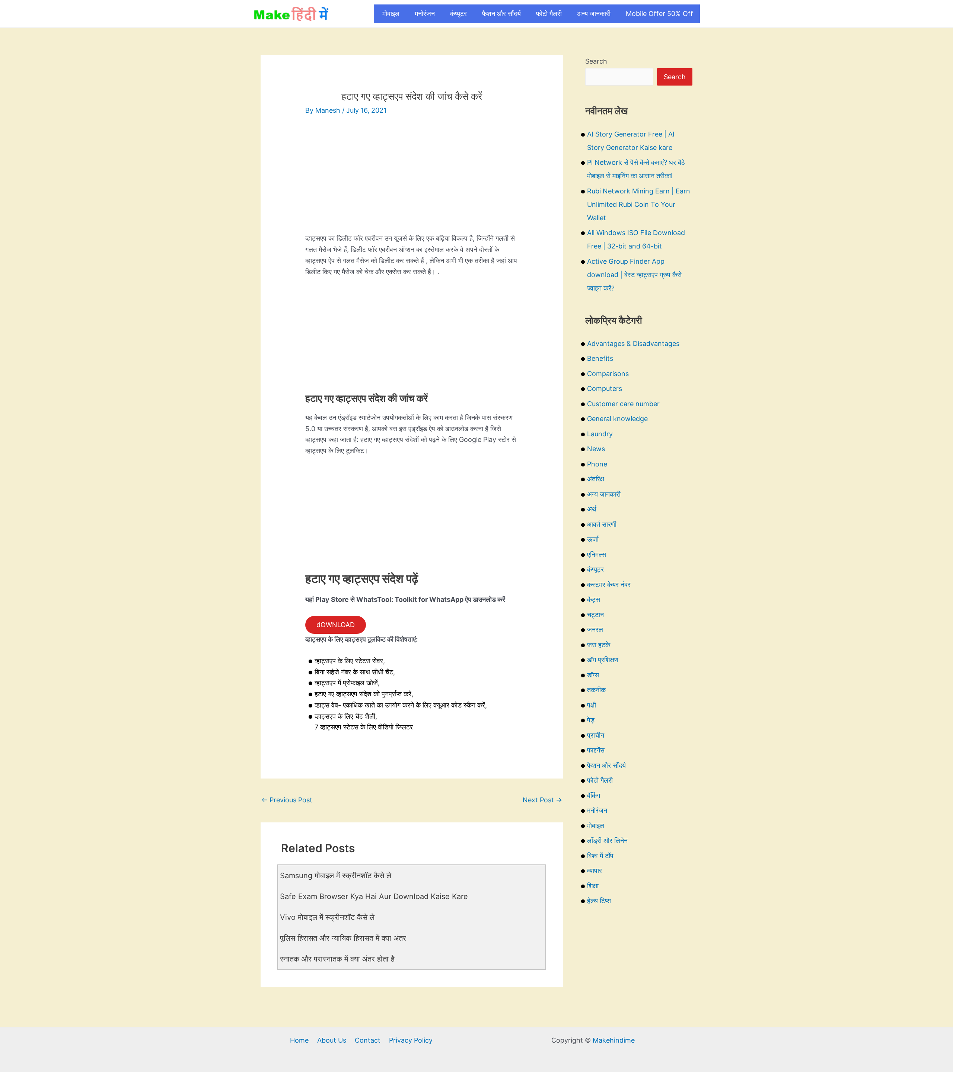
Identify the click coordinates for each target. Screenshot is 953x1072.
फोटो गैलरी (549, 13)
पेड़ (591, 720)
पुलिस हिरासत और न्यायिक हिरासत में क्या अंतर (343, 938)
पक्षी (591, 705)
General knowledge (617, 419)
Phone (597, 464)
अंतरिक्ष (595, 479)
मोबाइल (390, 13)
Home (299, 1040)
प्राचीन (595, 735)
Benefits (600, 358)
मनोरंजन (425, 13)
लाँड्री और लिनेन (607, 840)
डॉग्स (593, 675)
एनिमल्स (596, 554)
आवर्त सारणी (601, 524)
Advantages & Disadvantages (633, 343)
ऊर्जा (593, 539)
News (596, 449)
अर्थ (591, 509)
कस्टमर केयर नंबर (609, 584)
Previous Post (286, 800)
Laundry (600, 434)
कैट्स (593, 599)
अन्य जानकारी (594, 13)
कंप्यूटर (458, 13)
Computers (604, 388)
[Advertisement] (411, 181)
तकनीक (596, 690)
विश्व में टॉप (600, 856)
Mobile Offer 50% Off (659, 13)
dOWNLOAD (335, 625)
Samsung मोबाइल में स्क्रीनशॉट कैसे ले (335, 875)
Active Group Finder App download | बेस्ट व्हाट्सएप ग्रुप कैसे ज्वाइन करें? (634, 274)
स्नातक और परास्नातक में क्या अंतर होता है (337, 958)
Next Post (542, 800)
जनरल (595, 629)
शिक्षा (593, 886)
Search (596, 61)
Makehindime (614, 1040)
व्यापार (594, 870)
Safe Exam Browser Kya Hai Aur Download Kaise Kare (374, 896)
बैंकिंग (593, 795)
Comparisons (608, 374)
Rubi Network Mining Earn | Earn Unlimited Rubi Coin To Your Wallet (638, 204)
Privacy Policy (411, 1040)
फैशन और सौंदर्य (501, 13)
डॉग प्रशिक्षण (602, 660)
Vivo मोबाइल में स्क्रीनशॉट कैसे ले (327, 917)
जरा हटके (598, 645)
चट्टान (595, 615)
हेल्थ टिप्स (599, 901)
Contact (367, 1040)
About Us (331, 1040)
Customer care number (623, 404)
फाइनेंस (596, 750)
